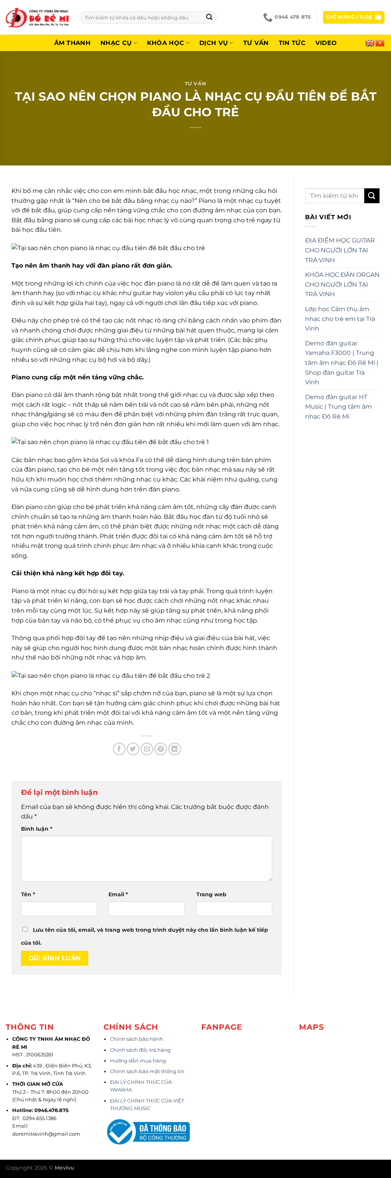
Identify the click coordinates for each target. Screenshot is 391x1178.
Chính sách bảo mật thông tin (147, 1071)
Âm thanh (72, 43)
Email (118, 894)
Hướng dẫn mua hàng (138, 1061)
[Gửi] (209, 17)
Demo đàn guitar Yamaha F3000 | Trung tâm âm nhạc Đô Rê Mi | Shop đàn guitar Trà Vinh (341, 363)
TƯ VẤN (256, 43)
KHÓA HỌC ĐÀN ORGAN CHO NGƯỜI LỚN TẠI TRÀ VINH (342, 284)
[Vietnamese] (380, 42)
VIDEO (326, 43)
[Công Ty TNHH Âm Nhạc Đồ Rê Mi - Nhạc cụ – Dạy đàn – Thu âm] (37, 17)
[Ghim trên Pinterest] (160, 749)
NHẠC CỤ (116, 43)
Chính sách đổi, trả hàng (140, 1050)
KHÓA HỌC (165, 43)
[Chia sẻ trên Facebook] (119, 749)
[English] (370, 42)
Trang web (211, 894)
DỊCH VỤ (213, 43)
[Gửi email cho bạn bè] (147, 749)
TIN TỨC (292, 43)
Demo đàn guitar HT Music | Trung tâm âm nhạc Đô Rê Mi (338, 406)
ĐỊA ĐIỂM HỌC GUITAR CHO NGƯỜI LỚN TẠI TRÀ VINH (340, 250)
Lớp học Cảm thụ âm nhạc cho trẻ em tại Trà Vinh (340, 318)
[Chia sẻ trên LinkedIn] (174, 749)
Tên (28, 894)
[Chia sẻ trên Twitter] (133, 749)
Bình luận (36, 828)
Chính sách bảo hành (136, 1039)
